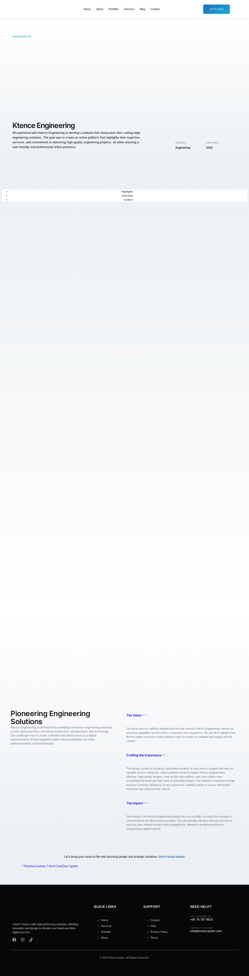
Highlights (127, 191)
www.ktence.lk (21, 36)
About (99, 9)
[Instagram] (23, 940)
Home (87, 9)
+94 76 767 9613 (201, 919)
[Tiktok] (31, 940)
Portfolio (113, 9)
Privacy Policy (159, 931)
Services (129, 9)
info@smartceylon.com (206, 931)
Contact (155, 9)
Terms (154, 937)
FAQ (153, 926)
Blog (142, 9)
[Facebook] (14, 940)
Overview (127, 195)
